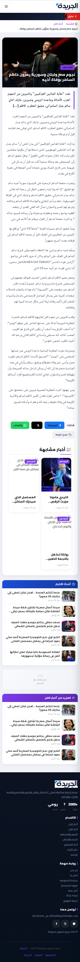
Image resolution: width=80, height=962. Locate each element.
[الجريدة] (67, 6)
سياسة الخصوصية (69, 880)
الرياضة (74, 854)
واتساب (18, 425)
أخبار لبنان (73, 824)
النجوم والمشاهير (69, 834)
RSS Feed (72, 895)
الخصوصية (50, 955)
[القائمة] (6, 6)
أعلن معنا (73, 890)
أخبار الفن (58, 24)
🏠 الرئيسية (72, 24)
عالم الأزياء (72, 849)
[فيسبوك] (56, 923)
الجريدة (23, 948)
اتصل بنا (74, 875)
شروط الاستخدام (69, 885)
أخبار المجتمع (71, 844)
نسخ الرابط (61, 434)
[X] (65, 923)
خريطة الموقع (71, 900)
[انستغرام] (74, 923)
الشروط (38, 955)
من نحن (74, 870)
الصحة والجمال (70, 839)
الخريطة (28, 955)
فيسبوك (52, 425)
